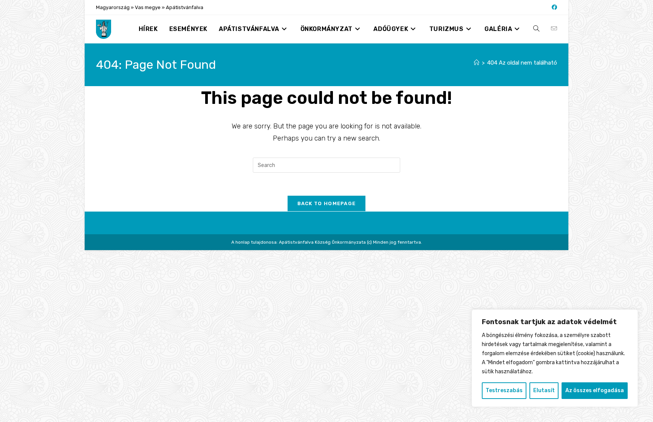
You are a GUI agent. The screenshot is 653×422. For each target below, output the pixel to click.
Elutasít (544, 390)
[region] (555, 358)
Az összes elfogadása (594, 390)
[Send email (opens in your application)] (554, 28)
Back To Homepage (326, 203)
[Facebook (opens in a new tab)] (553, 7)
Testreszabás (504, 390)
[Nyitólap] (477, 62)
